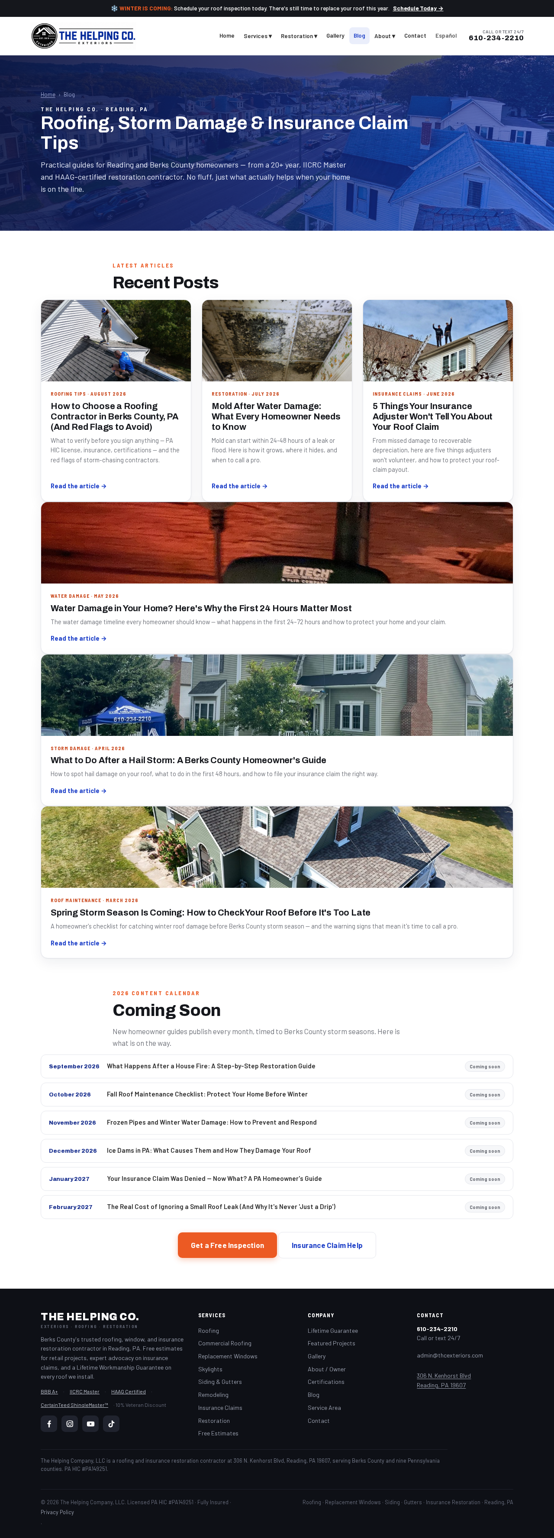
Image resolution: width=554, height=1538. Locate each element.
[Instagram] (69, 1423)
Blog (359, 35)
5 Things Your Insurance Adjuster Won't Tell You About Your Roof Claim (433, 416)
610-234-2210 (496, 38)
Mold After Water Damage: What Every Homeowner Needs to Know (276, 416)
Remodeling (213, 1394)
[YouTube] (90, 1423)
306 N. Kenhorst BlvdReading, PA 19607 (444, 1380)
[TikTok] (111, 1423)
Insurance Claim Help (327, 1245)
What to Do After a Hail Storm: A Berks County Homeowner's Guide (188, 760)
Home (227, 35)
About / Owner (327, 1369)
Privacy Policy (57, 1512)
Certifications (326, 1381)
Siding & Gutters (220, 1381)
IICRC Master (85, 1391)
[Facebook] (49, 1423)
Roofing (208, 1330)
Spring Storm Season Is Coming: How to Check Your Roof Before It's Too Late (210, 912)
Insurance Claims (220, 1407)
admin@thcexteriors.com (450, 1355)
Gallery (335, 35)
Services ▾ (258, 35)
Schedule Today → (418, 8)
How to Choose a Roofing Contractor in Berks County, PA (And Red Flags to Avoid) (114, 416)
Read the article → (79, 486)
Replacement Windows (228, 1356)
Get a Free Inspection (227, 1245)
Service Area (324, 1407)
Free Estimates (218, 1433)
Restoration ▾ (299, 35)
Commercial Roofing (224, 1343)
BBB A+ (49, 1391)
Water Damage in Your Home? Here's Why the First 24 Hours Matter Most (201, 608)
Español (446, 35)
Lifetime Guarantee (333, 1330)
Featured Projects (331, 1343)
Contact (415, 35)
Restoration (214, 1420)
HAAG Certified (128, 1391)
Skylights (210, 1369)
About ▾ (384, 35)
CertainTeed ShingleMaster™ (74, 1405)
